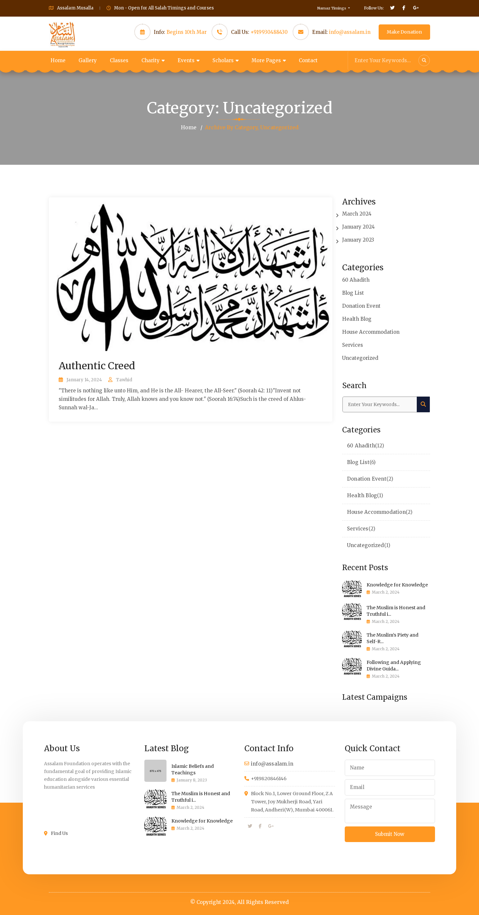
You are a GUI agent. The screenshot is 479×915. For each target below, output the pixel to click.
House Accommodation (370, 332)
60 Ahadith (356, 280)
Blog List (353, 293)
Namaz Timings (332, 8)
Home (58, 60)
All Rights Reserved (263, 902)
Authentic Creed (97, 365)
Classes (119, 60)
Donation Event (361, 306)
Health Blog (356, 319)
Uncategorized (360, 358)
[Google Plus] (271, 826)
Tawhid (124, 380)
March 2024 (356, 214)
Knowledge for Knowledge (397, 585)
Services (352, 345)
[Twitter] (250, 826)
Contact (308, 60)
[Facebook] (260, 826)
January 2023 (358, 240)
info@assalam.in (349, 32)
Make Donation (404, 32)
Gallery (88, 60)
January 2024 (358, 227)
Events (186, 60)
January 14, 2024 (84, 380)
